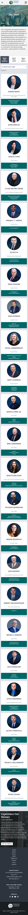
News (14, 856)
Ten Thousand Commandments (14, 872)
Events (14, 860)
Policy (14, 854)
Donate (14, 864)
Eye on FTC (14, 874)
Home (14, 850)
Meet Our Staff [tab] (14, 59)
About (3, 23)
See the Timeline (7, 844)
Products (14, 858)
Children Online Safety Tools (14, 876)
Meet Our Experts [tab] (4, 59)
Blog (14, 862)
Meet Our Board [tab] (23, 59)
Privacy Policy (14, 912)
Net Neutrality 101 (14, 879)
